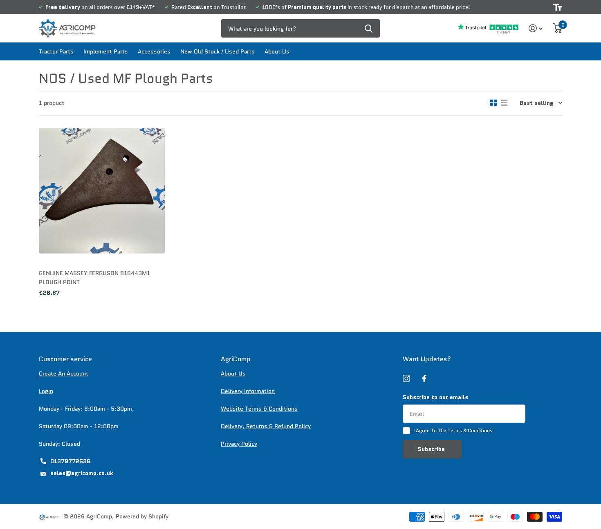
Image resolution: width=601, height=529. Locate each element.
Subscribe (432, 449)
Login (46, 391)
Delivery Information (248, 391)
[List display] (504, 103)
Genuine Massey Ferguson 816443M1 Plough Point (94, 277)
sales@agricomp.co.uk (81, 473)
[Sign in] (536, 28)
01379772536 (70, 461)
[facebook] (424, 378)
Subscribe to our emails (435, 397)
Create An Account (63, 373)
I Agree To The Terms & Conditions (452, 430)
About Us (277, 51)
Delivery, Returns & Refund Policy (266, 426)
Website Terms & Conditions (259, 409)
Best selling (537, 103)
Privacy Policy (239, 444)
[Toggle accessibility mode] (557, 7)
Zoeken (368, 28)
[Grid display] (493, 103)
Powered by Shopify (142, 516)
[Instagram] (406, 378)
